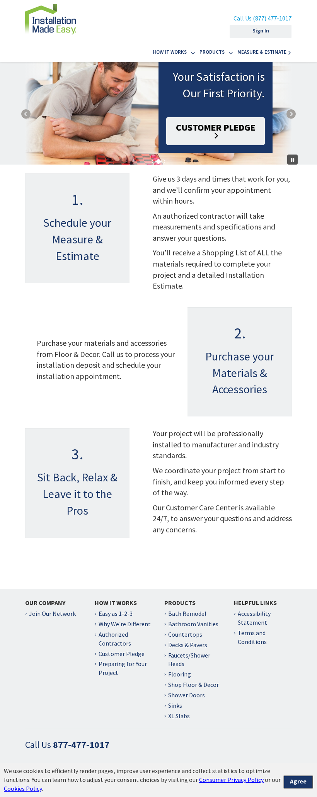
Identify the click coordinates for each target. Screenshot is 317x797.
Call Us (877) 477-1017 (262, 18)
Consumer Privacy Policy (231, 779)
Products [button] (212, 52)
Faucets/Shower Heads (189, 659)
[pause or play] (292, 160)
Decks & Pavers (187, 645)
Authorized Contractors (115, 638)
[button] (34, 113)
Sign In (260, 30)
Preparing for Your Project (123, 668)
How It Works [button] (170, 52)
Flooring (179, 674)
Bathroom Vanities (193, 624)
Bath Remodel (187, 613)
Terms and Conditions (252, 637)
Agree (298, 781)
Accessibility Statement (254, 618)
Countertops (185, 634)
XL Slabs (179, 716)
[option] (158, 113)
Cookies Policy (23, 788)
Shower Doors (186, 695)
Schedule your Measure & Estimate (77, 239)
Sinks (175, 705)
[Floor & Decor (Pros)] (50, 16)
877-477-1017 (81, 745)
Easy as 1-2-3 (116, 613)
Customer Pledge (215, 127)
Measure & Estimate (261, 52)
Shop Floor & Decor (193, 684)
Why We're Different (125, 624)
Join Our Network (52, 613)
